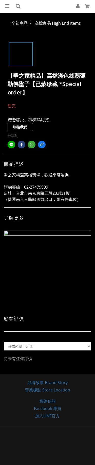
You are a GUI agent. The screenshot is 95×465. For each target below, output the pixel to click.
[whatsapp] (31, 144)
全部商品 (19, 23)
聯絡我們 (20, 126)
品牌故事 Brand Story (48, 382)
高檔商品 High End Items (58, 23)
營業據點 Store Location (47, 390)
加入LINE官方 (47, 416)
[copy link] (42, 144)
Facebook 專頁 (47, 408)
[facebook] (21, 144)
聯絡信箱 (48, 401)
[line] (11, 144)
